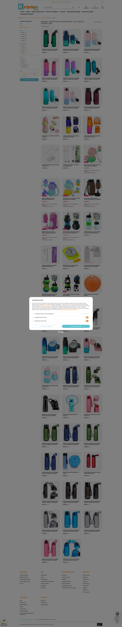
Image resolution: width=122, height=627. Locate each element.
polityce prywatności (46, 305)
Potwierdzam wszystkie (76, 326)
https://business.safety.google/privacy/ (70, 309)
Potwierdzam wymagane (46, 326)
